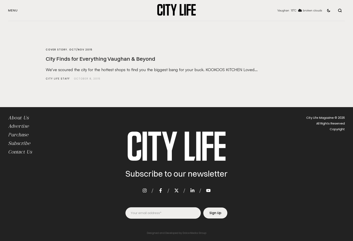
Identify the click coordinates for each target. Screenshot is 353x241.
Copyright (337, 129)
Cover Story (56, 49)
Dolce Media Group (194, 233)
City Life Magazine (320, 117)
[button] (13, 10)
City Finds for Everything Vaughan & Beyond (100, 59)
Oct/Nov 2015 (81, 49)
